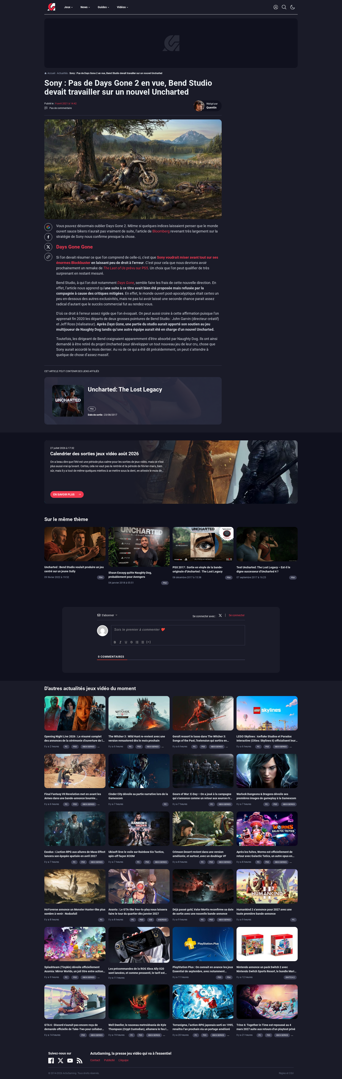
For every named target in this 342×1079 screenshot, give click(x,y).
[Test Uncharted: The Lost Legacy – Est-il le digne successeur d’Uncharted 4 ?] (267, 544)
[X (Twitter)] (60, 1060)
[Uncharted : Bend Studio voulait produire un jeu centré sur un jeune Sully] (74, 544)
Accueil (51, 73)
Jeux (67, 7)
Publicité (109, 1060)
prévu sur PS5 (125, 268)
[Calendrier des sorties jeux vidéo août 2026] (171, 472)
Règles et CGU (286, 1073)
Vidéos (121, 7)
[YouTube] (70, 1060)
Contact (95, 1060)
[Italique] (120, 642)
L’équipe (123, 1060)
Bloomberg (161, 231)
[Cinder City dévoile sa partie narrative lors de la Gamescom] (139, 771)
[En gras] (115, 642)
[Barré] (131, 642)
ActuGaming (51, 7)
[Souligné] (126, 642)
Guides (102, 7)
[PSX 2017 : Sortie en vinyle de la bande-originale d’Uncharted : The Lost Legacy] (203, 544)
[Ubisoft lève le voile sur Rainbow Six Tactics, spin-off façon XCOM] (139, 828)
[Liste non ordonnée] (142, 642)
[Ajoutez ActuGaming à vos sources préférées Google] (48, 227)
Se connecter (236, 615)
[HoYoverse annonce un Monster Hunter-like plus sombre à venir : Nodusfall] (74, 886)
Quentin (211, 107)
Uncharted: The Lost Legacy (125, 389)
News (84, 7)
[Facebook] (51, 1060)
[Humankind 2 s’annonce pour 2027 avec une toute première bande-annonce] (267, 886)
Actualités (62, 73)
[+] (148, 641)
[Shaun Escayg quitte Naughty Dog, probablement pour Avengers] (139, 547)
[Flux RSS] (79, 1060)
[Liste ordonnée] (137, 642)
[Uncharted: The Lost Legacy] (68, 400)
